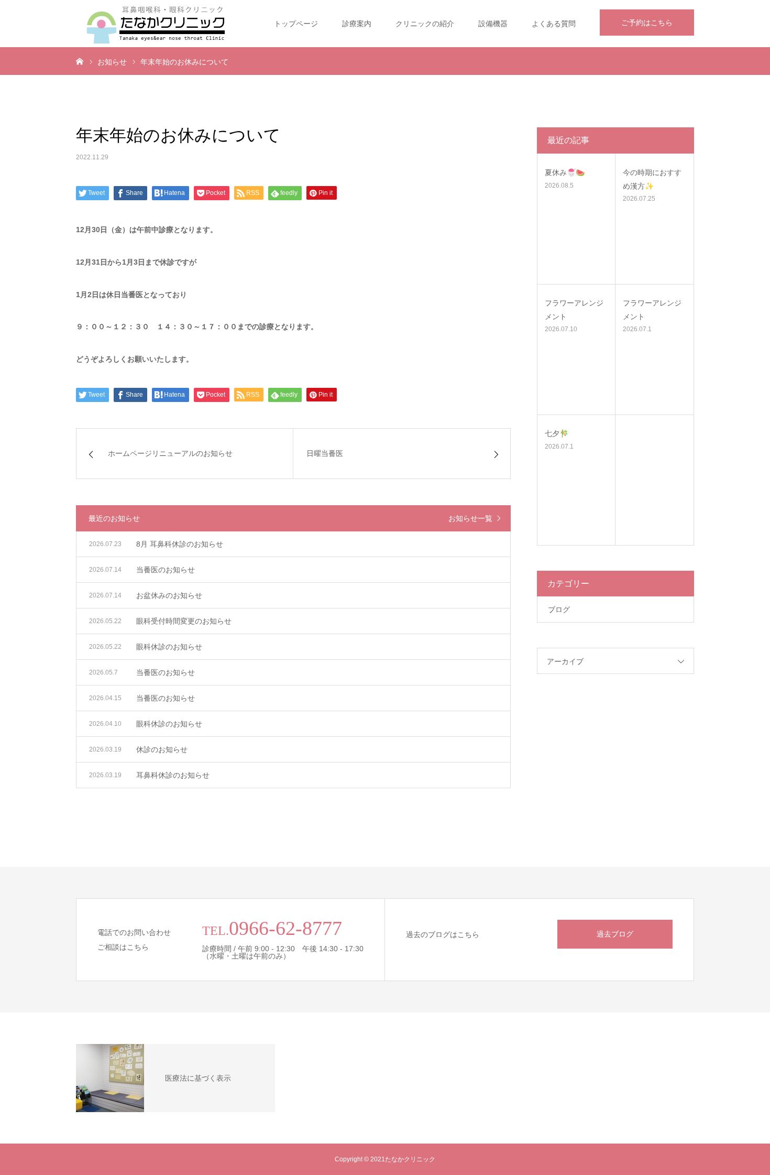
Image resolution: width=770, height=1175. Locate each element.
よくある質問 (554, 23)
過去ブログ (615, 934)
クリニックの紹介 (424, 23)
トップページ (296, 23)
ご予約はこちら (647, 22)
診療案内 (356, 23)
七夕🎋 (556, 433)
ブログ (559, 609)
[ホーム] (79, 61)
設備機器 (493, 23)
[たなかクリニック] (154, 23)
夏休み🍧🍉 (565, 172)
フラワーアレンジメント (574, 309)
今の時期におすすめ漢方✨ (652, 179)
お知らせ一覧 (470, 518)
